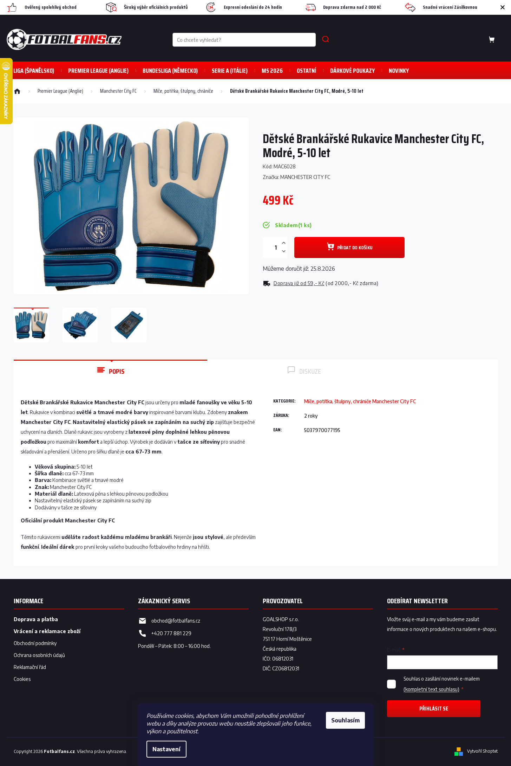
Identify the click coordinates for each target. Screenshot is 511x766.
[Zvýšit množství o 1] (283, 243)
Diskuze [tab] (310, 371)
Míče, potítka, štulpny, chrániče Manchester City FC (360, 401)
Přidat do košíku (354, 247)
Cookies (22, 679)
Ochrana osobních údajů (39, 655)
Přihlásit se (433, 708)
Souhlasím (345, 720)
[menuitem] (98, 70)
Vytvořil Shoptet (482, 751)
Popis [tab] (116, 371)
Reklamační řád (30, 667)
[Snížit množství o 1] (283, 251)
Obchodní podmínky (35, 643)
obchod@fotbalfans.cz (175, 621)
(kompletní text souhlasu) (431, 689)
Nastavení (166, 749)
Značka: (296, 177)
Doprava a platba (36, 619)
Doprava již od (299, 283)
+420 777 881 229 (171, 633)
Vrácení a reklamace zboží (47, 631)
